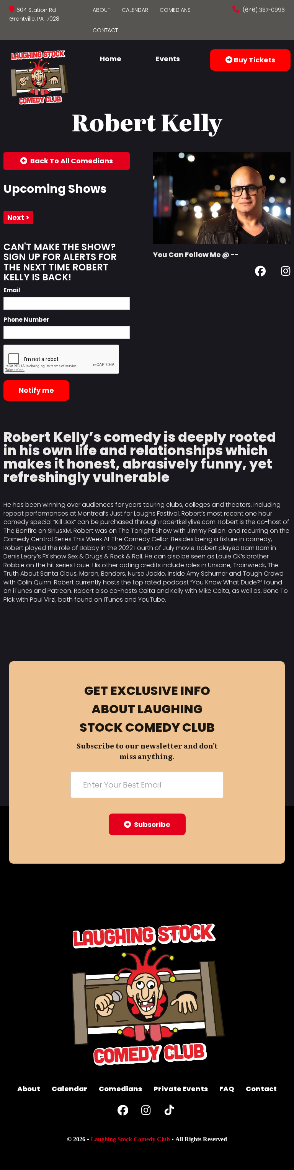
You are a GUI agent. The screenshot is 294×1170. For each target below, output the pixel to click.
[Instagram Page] (286, 272)
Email (11, 290)
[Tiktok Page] (169, 1112)
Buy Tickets (253, 60)
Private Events (181, 1089)
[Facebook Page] (260, 272)
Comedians (175, 10)
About (101, 10)
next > (18, 217)
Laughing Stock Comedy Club (130, 1139)
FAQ (226, 1089)
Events (168, 58)
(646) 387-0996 (263, 10)
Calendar (135, 10)
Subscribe (150, 824)
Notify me (36, 390)
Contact (105, 30)
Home (110, 58)
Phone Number (26, 320)
